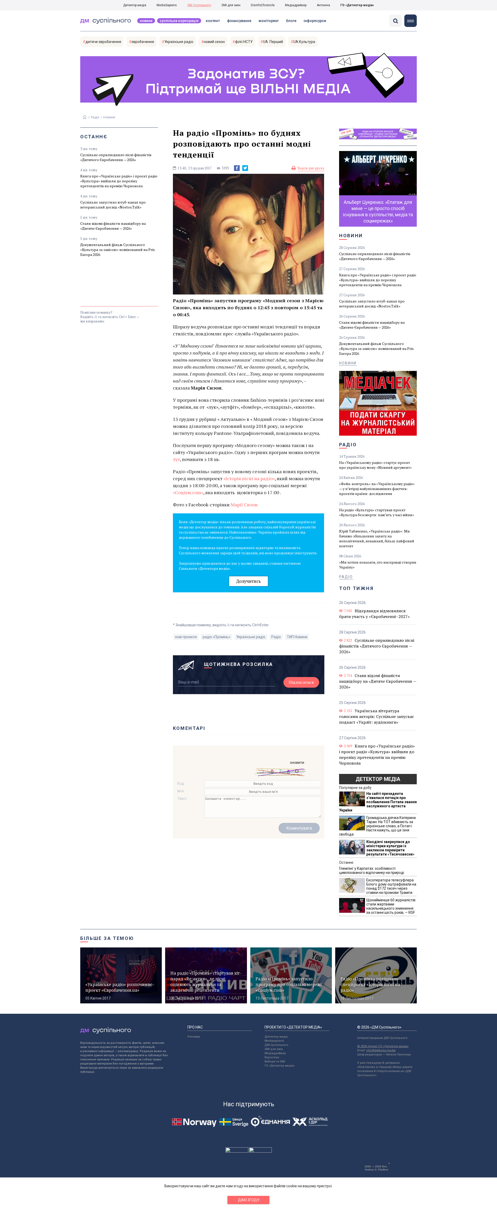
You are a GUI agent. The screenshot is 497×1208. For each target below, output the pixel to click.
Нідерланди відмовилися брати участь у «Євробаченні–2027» (374, 613)
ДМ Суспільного (199, 5)
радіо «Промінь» (216, 637)
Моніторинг (269, 21)
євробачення (142, 42)
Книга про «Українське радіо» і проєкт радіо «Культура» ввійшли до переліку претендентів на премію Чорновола (118, 181)
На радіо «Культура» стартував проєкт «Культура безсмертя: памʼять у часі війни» (376, 512)
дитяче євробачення (103, 42)
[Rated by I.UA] (236, 1151)
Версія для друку (311, 168)
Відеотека (272, 1057)
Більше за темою (107, 938)
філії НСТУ (244, 42)
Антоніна (323, 5)
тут (176, 459)
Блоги (291, 21)
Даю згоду (248, 1200)
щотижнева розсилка (238, 664)
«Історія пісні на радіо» (249, 478)
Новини (146, 21)
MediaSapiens (167, 5)
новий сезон (214, 42)
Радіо (95, 117)
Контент (213, 21)
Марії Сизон (244, 504)
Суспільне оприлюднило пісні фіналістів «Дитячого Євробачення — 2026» (115, 157)
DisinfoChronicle (263, 5)
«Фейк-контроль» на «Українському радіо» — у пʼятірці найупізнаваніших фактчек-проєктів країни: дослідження (377, 488)
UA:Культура (304, 42)
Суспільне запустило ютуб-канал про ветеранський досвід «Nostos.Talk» (113, 205)
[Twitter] (245, 168)
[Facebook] (237, 168)
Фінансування (239, 21)
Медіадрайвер (295, 5)
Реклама (193, 1036)
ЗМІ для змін (230, 5)
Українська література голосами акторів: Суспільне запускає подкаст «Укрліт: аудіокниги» (376, 716)
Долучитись (248, 581)
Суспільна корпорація (179, 21)
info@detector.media (381, 1050)
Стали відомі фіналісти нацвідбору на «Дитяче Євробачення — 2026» (113, 226)
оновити (297, 762)
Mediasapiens (274, 1040)
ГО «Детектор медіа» (357, 5)
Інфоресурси (315, 21)
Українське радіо (178, 42)
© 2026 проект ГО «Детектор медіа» (382, 1046)
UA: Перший (273, 42)
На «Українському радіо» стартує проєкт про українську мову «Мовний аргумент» (375, 465)
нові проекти (186, 637)
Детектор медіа (134, 5)
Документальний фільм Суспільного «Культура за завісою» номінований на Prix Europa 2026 (117, 249)
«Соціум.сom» (188, 492)
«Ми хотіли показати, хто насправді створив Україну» (377, 565)
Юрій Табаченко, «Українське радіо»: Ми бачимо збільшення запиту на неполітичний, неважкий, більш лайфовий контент (376, 538)
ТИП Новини (297, 637)
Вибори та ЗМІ (275, 1061)
